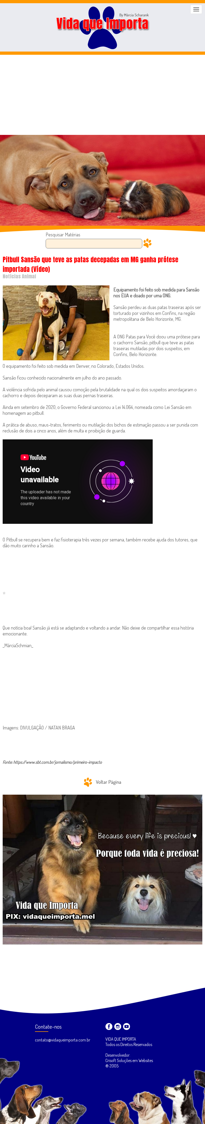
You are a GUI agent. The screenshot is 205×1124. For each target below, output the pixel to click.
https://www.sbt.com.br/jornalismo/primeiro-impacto (57, 762)
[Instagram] (117, 1026)
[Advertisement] (102, 94)
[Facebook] (108, 1026)
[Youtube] (126, 1026)
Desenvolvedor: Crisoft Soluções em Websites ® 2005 (129, 1060)
